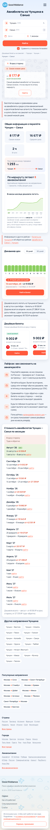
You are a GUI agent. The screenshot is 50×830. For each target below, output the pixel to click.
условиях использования (26, 816)
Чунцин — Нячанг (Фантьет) (17, 650)
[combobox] (28, 23)
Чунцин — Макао (12, 655)
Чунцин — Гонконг (31, 632)
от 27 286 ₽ (21, 560)
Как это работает (9, 800)
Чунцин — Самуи (32, 638)
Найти (25, 93)
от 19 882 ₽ (21, 505)
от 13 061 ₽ (21, 478)
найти (28, 454)
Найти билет (25, 292)
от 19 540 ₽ (20, 519)
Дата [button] (10, 36)
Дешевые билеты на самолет (13, 53)
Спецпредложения (9, 804)
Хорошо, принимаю (25, 824)
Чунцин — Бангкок (13, 627)
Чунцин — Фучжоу (31, 655)
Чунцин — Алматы (32, 627)
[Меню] (45, 5)
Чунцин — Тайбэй (32, 644)
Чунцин (36, 53)
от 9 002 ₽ (23, 464)
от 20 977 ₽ (19, 546)
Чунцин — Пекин (12, 632)
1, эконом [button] (34, 36)
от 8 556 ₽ (21, 451)
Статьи (5, 807)
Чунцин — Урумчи (13, 644)
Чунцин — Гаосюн (13, 661)
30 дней (29, 251)
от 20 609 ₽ (20, 492)
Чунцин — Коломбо (13, 638)
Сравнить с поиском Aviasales (34, 48)
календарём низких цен (34, 414)
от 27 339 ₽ (33, 481)
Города (29, 53)
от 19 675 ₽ (22, 532)
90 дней (40, 251)
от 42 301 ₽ (30, 522)
